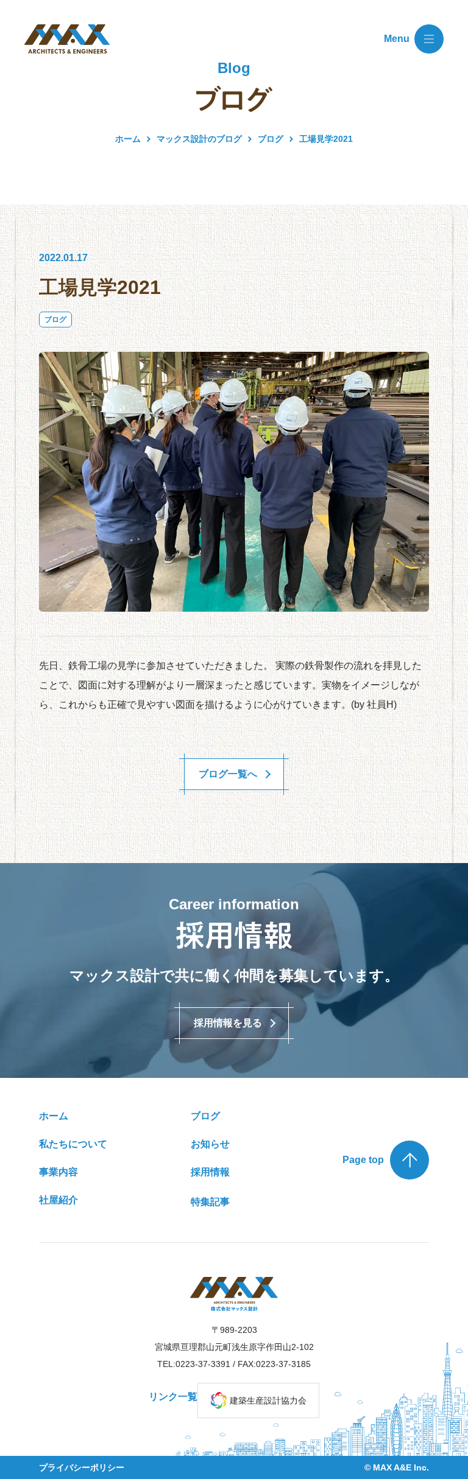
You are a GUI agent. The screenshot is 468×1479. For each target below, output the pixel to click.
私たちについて (73, 1144)
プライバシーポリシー (81, 1467)
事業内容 (58, 1172)
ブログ (55, 319)
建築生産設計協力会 (268, 1400)
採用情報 (210, 1172)
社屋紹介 (58, 1200)
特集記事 (210, 1202)
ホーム (128, 139)
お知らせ (210, 1144)
